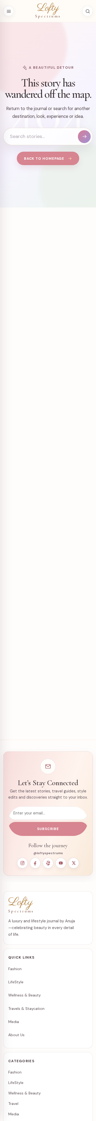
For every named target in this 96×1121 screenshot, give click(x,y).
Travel (13, 1103)
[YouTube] (60, 863)
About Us (16, 1034)
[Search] (84, 136)
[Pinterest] (48, 863)
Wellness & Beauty (24, 995)
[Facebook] (35, 863)
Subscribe (48, 829)
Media (13, 1021)
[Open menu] (8, 11)
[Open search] (87, 11)
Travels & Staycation (26, 1008)
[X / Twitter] (73, 863)
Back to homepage (44, 158)
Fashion (15, 968)
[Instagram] (22, 863)
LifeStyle (15, 982)
